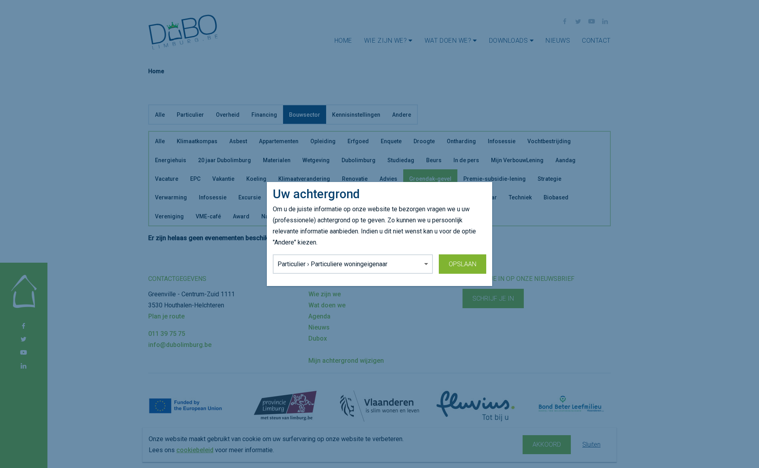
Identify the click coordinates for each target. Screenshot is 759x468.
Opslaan (462, 264)
